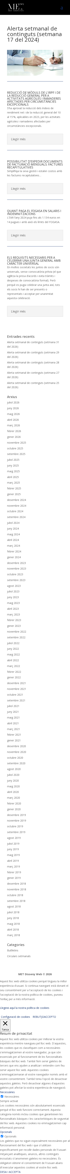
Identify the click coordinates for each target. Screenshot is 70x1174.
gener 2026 (14, 437)
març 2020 (13, 797)
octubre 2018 (15, 895)
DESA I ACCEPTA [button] (10, 1172)
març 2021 (13, 729)
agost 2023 (14, 586)
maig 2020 (13, 786)
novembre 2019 (16, 820)
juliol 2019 (13, 843)
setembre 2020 (16, 763)
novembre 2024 (16, 505)
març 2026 (13, 425)
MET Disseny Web (30, 974)
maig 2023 (13, 603)
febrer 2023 (14, 620)
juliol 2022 (13, 643)
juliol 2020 (13, 775)
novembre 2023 (16, 568)
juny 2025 (13, 465)
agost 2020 (14, 769)
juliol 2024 (13, 523)
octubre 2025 (15, 448)
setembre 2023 (16, 580)
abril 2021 (13, 723)
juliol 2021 (13, 706)
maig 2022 (13, 654)
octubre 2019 (15, 826)
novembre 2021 (16, 689)
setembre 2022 (16, 637)
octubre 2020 (15, 757)
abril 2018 (13, 929)
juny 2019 (13, 849)
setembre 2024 (16, 517)
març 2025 (13, 482)
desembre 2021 (16, 683)
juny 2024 (13, 528)
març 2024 (13, 545)
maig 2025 (13, 471)
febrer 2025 (14, 488)
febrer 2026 (14, 431)
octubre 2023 (15, 574)
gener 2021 (14, 740)
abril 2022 (13, 660)
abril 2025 (13, 477)
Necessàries (11, 1096)
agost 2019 (14, 838)
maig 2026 (13, 414)
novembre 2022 (16, 631)
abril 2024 (13, 540)
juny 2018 (13, 918)
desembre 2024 (16, 500)
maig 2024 (13, 534)
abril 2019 (13, 860)
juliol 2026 (13, 402)
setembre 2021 (16, 700)
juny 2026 (13, 408)
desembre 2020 (16, 746)
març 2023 (13, 614)
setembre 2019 (16, 832)
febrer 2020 (14, 803)
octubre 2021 (15, 694)
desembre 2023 (16, 563)
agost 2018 (14, 906)
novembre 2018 (16, 889)
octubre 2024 (15, 511)
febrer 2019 (14, 872)
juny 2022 (13, 648)
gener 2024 (14, 557)
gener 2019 (14, 878)
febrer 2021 (14, 734)
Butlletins (12, 950)
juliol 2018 (13, 912)
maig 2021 (13, 717)
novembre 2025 (16, 442)
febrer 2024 (14, 551)
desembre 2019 (16, 815)
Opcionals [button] (6, 1132)
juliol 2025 (13, 459)
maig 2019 (13, 855)
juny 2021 (13, 711)
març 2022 (13, 666)
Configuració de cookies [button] (15, 1017)
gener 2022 (14, 677)
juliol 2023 (13, 591)
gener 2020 (14, 809)
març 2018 (13, 935)
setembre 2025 (16, 454)
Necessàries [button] (7, 1092)
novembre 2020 (16, 752)
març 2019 (13, 866)
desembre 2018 (16, 883)
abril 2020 (13, 792)
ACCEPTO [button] (50, 1017)
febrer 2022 (14, 671)
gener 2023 (14, 626)
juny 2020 (13, 780)
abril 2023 (13, 608)
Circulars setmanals (19, 956)
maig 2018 (13, 924)
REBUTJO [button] (38, 1017)
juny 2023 (13, 597)
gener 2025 (14, 494)
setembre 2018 (16, 901)
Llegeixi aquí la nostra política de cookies (24, 1008)
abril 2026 (13, 419)
